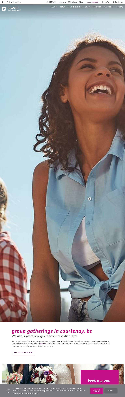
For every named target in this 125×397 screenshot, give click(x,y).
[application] (62, 390)
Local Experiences (93, 7)
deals (62, 7)
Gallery (119, 7)
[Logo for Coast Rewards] (93, 2)
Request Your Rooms (23, 353)
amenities (43, 344)
